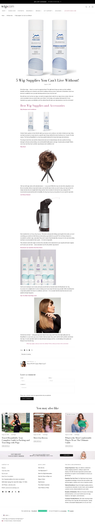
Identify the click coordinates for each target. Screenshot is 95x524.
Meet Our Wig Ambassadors (45, 473)
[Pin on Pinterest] (29, 350)
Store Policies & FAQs (43, 487)
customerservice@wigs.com (12, 487)
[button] (86, 6)
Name (22, 377)
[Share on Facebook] (24, 350)
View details (6, 445)
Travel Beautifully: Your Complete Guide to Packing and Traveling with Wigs (16, 440)
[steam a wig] (47, 214)
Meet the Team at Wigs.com (45, 476)
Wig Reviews (41, 482)
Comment (23, 384)
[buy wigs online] (47, 166)
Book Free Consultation (7, 476)
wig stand (48, 186)
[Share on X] (27, 350)
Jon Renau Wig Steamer (35, 234)
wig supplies (28, 100)
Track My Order (6, 470)
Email (50, 377)
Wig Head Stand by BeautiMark (52, 192)
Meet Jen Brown (40, 438)
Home (3, 15)
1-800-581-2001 (12, 484)
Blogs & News (41, 479)
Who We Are (41, 467)
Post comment (26, 398)
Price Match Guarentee (44, 484)
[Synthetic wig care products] (47, 267)
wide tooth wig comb (33, 336)
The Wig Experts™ (42, 470)
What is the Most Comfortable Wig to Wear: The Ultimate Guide (78, 440)
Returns (4, 467)
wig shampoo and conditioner (49, 133)
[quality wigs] (47, 315)
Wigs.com (7, 518)
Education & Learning (26, 354)
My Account (5, 473)
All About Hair (10, 15)
